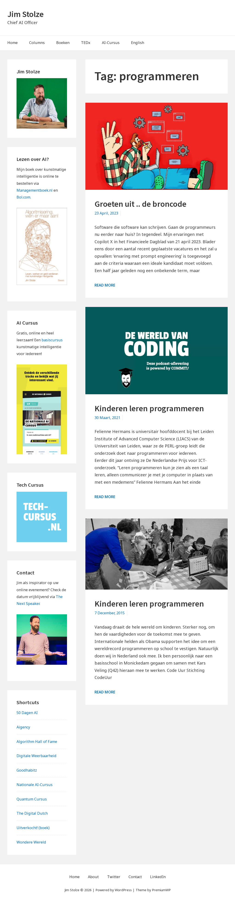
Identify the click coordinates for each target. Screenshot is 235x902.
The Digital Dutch (32, 813)
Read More (105, 285)
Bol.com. (24, 197)
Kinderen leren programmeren (149, 408)
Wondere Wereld (31, 842)
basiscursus (52, 339)
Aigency (23, 727)
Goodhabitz (27, 770)
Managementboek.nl (35, 190)
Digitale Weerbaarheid (36, 755)
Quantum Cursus (32, 799)
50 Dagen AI (27, 712)
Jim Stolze (25, 14)
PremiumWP (161, 890)
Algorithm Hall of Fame (37, 741)
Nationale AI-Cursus (35, 784)
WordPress (123, 890)
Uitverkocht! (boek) (33, 827)
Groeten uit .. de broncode (140, 204)
